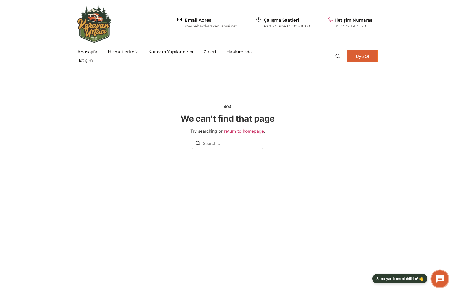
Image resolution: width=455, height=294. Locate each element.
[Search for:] (227, 143)
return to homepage (244, 131)
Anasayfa (87, 51)
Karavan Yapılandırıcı (170, 51)
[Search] (198, 144)
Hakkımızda (239, 51)
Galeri (210, 51)
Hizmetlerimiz (123, 51)
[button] (337, 56)
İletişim (85, 60)
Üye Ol (362, 56)
